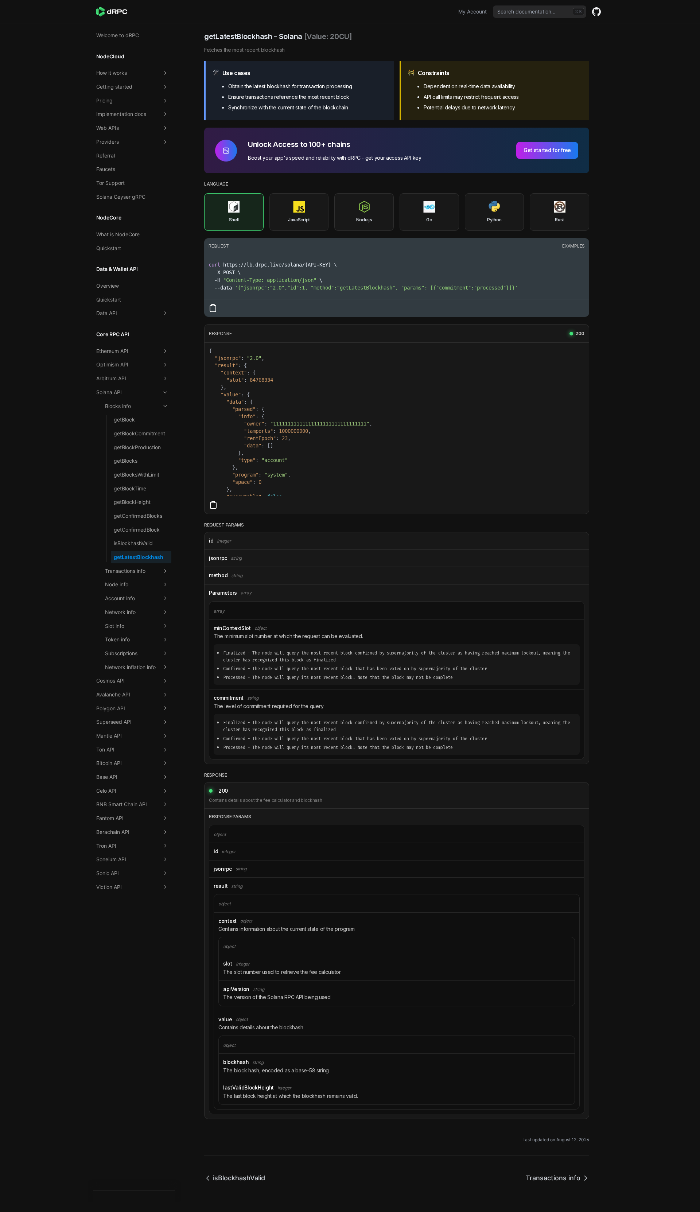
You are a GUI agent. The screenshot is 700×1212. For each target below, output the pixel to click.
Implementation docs (121, 114)
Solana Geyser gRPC (120, 197)
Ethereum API (112, 351)
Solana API (109, 392)
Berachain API (112, 832)
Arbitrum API (111, 378)
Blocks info (118, 406)
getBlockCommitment (139, 433)
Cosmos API (110, 680)
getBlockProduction (137, 447)
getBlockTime (130, 488)
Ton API (105, 749)
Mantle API (109, 736)
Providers (107, 142)
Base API (106, 777)
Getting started (114, 86)
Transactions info (125, 571)
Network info (120, 612)
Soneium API (111, 859)
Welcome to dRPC (117, 35)
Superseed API (114, 722)
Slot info (114, 626)
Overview (107, 286)
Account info (120, 598)
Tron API (106, 846)
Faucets (105, 169)
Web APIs (107, 128)
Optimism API (112, 364)
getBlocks (125, 461)
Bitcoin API (109, 763)
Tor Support (110, 183)
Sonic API (107, 873)
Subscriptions (121, 653)
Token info (117, 639)
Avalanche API (113, 694)
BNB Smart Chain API (121, 804)
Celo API (106, 791)
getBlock (124, 419)
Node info (116, 584)
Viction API (109, 887)
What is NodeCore (118, 234)
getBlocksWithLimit (136, 474)
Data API (106, 313)
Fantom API (110, 818)
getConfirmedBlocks (138, 516)
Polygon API (110, 708)
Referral (105, 155)
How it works (111, 73)
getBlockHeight (132, 502)
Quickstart (108, 248)
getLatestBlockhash (138, 557)
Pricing (104, 100)
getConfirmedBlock (137, 530)
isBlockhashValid (133, 543)
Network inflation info (130, 667)
